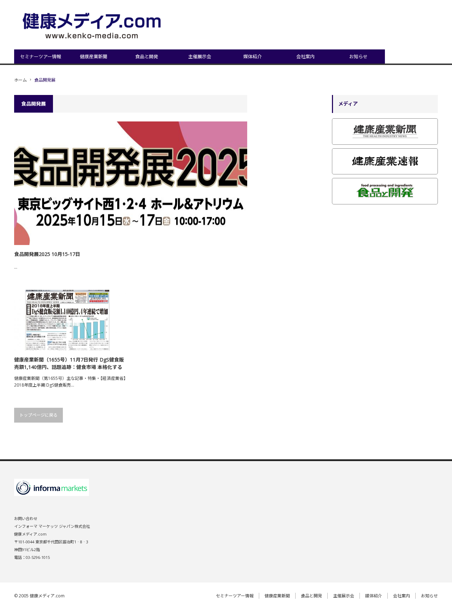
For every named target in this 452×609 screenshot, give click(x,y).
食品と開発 (146, 56)
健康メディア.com (47, 596)
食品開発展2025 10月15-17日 (47, 254)
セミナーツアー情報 (40, 56)
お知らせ (358, 56)
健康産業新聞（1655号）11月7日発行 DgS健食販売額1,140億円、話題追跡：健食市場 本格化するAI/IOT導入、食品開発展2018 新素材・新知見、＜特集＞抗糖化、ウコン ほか (70, 363)
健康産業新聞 (93, 56)
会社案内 (305, 56)
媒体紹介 (252, 56)
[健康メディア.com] (93, 27)
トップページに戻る (38, 415)
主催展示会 (199, 56)
